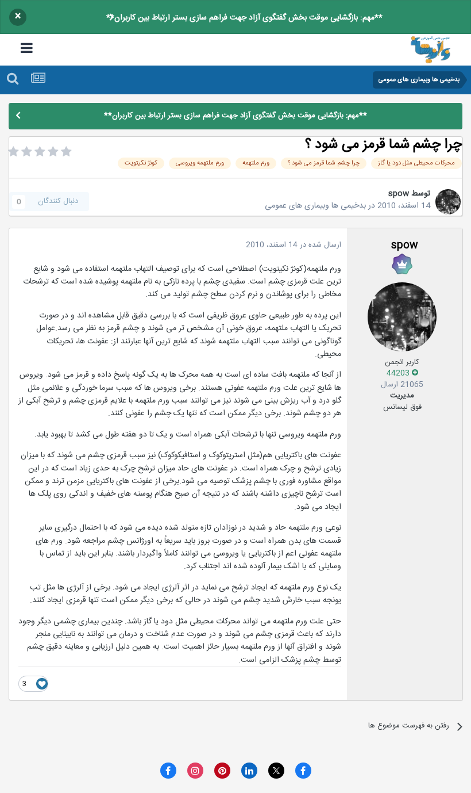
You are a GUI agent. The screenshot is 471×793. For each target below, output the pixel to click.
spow (398, 194)
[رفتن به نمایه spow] (448, 201)
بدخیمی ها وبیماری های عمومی (315, 206)
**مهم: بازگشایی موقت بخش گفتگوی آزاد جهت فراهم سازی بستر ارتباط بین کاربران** (244, 18)
